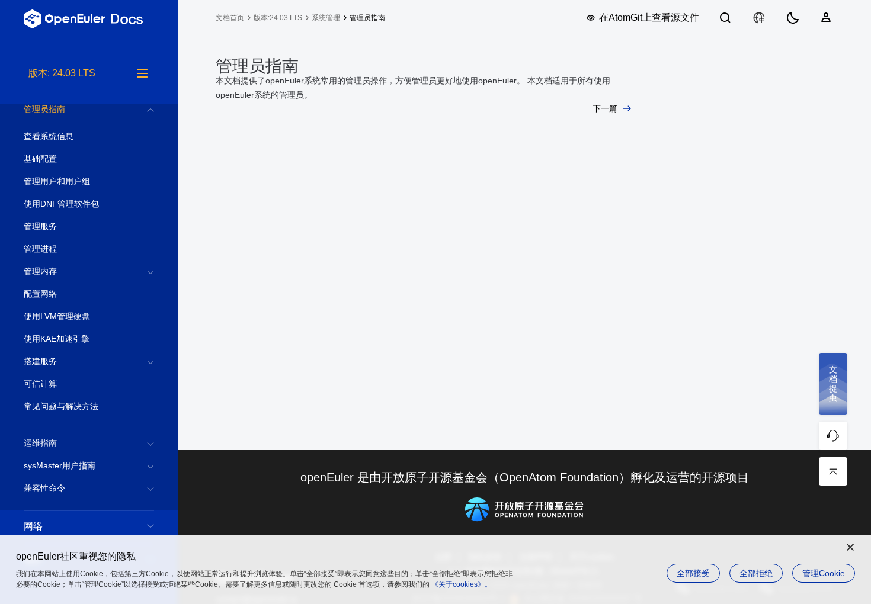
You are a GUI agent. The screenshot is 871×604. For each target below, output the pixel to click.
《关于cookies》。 (461, 584)
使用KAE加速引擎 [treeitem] (56, 338)
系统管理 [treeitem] (326, 18)
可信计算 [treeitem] (40, 383)
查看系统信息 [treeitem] (48, 136)
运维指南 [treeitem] (40, 443)
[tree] (89, 335)
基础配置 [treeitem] (40, 158)
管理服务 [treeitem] (40, 226)
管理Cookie (823, 573)
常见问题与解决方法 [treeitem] (61, 406)
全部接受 (693, 573)
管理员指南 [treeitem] (44, 109)
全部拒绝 (756, 573)
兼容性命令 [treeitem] (44, 488)
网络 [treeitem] (33, 526)
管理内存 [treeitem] (40, 271)
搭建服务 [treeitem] (40, 361)
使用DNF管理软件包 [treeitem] (61, 203)
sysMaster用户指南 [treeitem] (59, 465)
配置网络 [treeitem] (40, 293)
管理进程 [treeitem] (40, 248)
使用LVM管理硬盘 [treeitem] (57, 316)
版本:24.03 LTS (278, 18)
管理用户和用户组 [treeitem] (57, 181)
